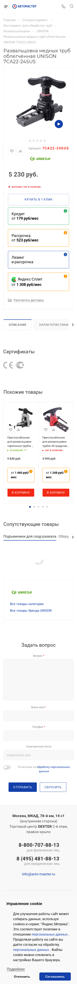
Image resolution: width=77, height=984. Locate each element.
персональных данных (50, 934)
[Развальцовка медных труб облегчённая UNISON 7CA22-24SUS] (41, 101)
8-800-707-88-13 (39, 847)
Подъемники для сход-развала (29, 536)
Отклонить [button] (22, 976)
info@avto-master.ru (38, 874)
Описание (17, 324)
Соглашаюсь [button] (55, 976)
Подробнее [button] (16, 969)
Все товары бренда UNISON (31, 611)
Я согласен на (44, 769)
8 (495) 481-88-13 (37, 861)
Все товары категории (27, 604)
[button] (30, 506)
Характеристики (53, 324)
